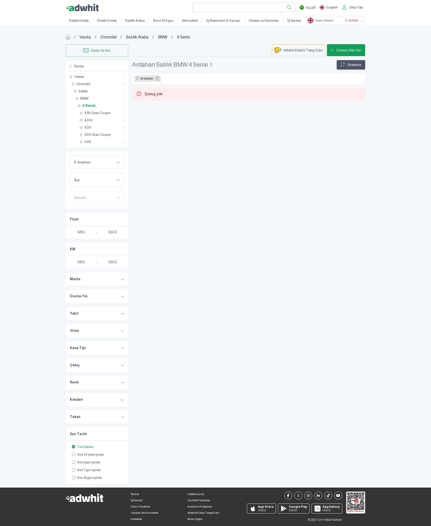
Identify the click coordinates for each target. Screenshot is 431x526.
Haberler (136, 519)
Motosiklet (190, 20)
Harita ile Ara (100, 50)
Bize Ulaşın (195, 519)
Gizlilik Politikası (199, 500)
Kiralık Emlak (107, 20)
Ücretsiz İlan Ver (348, 50)
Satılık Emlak (79, 20)
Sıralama (354, 65)
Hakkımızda (196, 494)
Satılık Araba (135, 20)
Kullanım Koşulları (200, 506)
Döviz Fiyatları (140, 506)
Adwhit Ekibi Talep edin (203, 513)
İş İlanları (294, 20)
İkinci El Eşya (163, 20)
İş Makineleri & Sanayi (223, 20)
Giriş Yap (356, 7)
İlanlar (135, 494)
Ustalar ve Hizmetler (264, 20)
